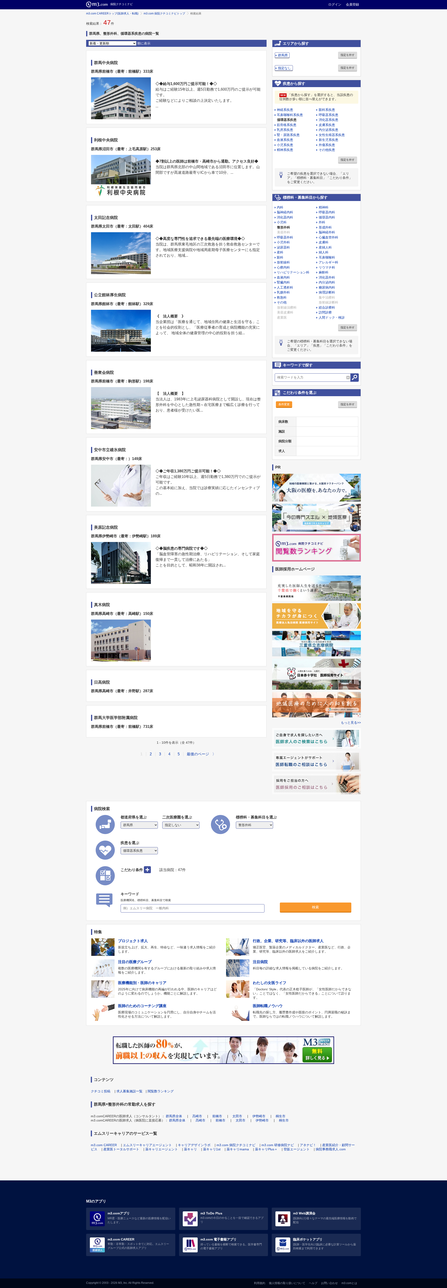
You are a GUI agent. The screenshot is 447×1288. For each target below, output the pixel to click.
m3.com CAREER (104, 1145)
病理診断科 (327, 292)
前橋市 (217, 1116)
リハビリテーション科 (293, 272)
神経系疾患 (285, 110)
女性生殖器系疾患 (332, 135)
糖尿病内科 (327, 287)
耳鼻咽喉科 (327, 257)
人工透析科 (285, 287)
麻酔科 (323, 272)
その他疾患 (327, 150)
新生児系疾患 (328, 140)
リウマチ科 (327, 267)
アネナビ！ (308, 1145)
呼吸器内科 (327, 212)
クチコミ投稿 (100, 1091)
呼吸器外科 (285, 237)
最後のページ (198, 754)
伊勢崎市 (258, 1116)
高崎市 (197, 1116)
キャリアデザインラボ (194, 1145)
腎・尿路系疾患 (288, 135)
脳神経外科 (327, 232)
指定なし (284, 68)
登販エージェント (297, 1149)
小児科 (282, 222)
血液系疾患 (285, 140)
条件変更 (284, 404)
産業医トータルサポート (121, 1149)
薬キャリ (190, 1149)
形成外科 (325, 227)
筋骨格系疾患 (286, 125)
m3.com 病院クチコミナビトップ (164, 13)
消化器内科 (285, 217)
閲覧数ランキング (161, 1091)
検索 (315, 907)
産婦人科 (325, 247)
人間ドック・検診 (332, 317)
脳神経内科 (285, 212)
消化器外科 (327, 277)
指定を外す (348, 55)
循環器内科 (327, 217)
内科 (280, 207)
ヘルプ (313, 1283)
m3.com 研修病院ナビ (277, 1145)
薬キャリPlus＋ (266, 1149)
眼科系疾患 (327, 110)
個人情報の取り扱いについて (287, 1283)
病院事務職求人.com (331, 1149)
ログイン (334, 4)
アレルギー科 (328, 262)
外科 (322, 222)
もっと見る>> (351, 722)
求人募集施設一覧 (129, 1091)
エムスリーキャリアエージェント (147, 1145)
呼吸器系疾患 (328, 115)
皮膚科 (323, 242)
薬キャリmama (238, 1149)
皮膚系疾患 (327, 125)
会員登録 (352, 4)
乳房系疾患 (285, 130)
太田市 (237, 1116)
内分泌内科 (327, 282)
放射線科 (283, 262)
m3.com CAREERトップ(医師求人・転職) (112, 13)
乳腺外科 (283, 292)
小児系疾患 (285, 145)
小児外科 (283, 242)
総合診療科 (327, 307)
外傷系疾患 (327, 145)
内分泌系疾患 (328, 130)
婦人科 (323, 252)
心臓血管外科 (328, 237)
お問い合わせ (329, 1283)
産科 (280, 252)
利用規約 (259, 1283)
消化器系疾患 (328, 120)
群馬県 (283, 55)
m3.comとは (349, 1283)
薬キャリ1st (211, 1149)
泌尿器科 (283, 247)
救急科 (282, 297)
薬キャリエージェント (161, 1149)
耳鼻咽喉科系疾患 (290, 115)
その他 (282, 302)
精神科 (323, 207)
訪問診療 (325, 312)
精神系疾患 (285, 150)
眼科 (280, 257)
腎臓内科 (283, 282)
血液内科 (283, 277)
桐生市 (280, 1116)
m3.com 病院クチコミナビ (236, 1145)
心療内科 (283, 267)
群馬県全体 (174, 1116)
